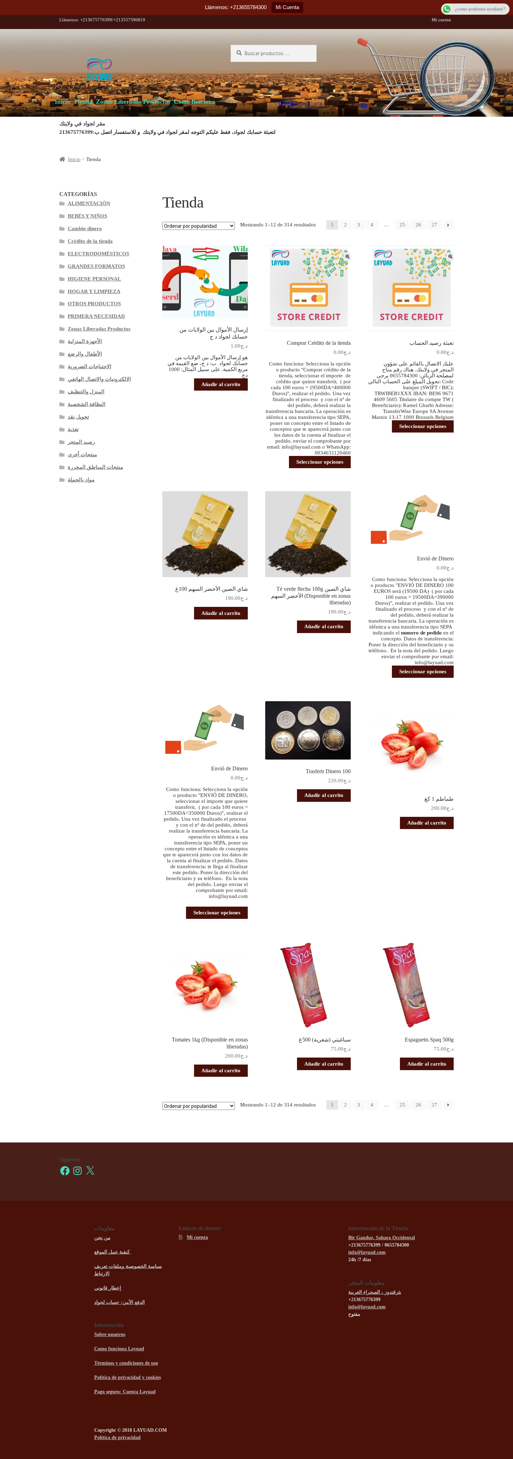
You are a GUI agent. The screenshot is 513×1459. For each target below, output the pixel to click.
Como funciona (194, 101)
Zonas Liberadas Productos (133, 101)
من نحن (102, 1237)
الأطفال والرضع (85, 354)
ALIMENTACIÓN (89, 203)
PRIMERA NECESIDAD (96, 316)
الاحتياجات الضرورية (89, 366)
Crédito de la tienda (90, 241)
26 (418, 224)
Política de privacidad (117, 1437)
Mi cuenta (441, 19)
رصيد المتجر (81, 442)
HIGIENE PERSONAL (94, 279)
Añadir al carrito (220, 384)
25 (402, 224)
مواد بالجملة (81, 479)
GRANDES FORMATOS (96, 266)
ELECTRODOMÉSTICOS (98, 253)
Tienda (83, 101)
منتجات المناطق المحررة (95, 467)
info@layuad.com (367, 1252)
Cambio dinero (85, 228)
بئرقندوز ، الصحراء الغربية (374, 1292)
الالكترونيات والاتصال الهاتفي (99, 379)
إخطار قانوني (107, 1288)
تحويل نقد (78, 417)
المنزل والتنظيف (86, 391)
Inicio (62, 101)
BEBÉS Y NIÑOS (87, 216)
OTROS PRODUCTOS (94, 303)
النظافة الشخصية (86, 404)
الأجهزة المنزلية (85, 341)
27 (434, 224)
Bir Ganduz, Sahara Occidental (381, 1237)
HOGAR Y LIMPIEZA (94, 291)
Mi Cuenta (287, 7)
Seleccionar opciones (319, 462)
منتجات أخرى (82, 454)
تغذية (73, 429)
